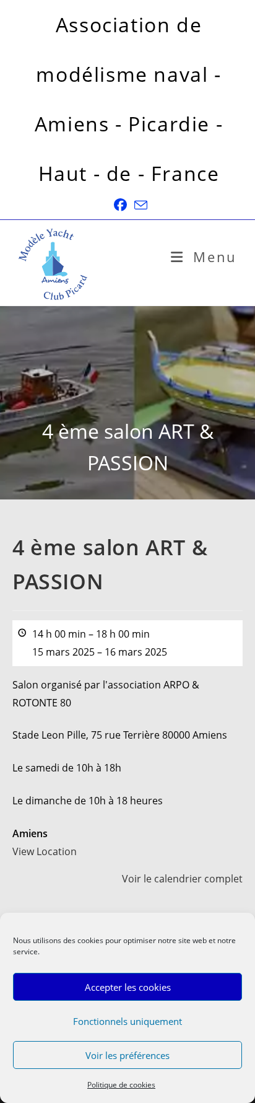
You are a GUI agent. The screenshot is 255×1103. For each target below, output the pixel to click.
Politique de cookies (121, 1084)
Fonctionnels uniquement (127, 1021)
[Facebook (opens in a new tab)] (120, 204)
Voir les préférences (127, 1055)
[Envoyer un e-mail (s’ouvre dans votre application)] (139, 204)
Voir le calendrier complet (182, 878)
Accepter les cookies (128, 987)
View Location (44, 851)
